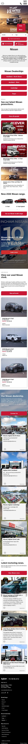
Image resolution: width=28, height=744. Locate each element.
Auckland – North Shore (13, 76)
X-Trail (3, 708)
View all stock (14, 293)
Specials (3, 726)
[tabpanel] (7, 202)
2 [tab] (13, 32)
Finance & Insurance (6, 732)
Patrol (3, 704)
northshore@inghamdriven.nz (9, 441)
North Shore (20, 400)
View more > (22, 449)
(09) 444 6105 (6, 439)
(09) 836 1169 (6, 474)
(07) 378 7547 (6, 543)
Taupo (14, 58)
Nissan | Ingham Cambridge (11, 505)
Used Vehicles (5, 728)
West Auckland (9, 58)
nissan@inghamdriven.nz (6, 690)
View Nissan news (14, 573)
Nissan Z (4, 702)
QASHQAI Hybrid (5, 706)
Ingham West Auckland (10, 470)
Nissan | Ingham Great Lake (11, 539)
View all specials (14, 116)
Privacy (21, 743)
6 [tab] (19, 209)
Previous (1, 19)
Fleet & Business (5, 734)
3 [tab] (15, 32)
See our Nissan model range (14, 213)
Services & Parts (5, 730)
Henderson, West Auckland (7, 401)
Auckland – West (14, 82)
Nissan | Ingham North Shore (11, 436)
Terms (25, 743)
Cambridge (20, 58)
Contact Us (14, 413)
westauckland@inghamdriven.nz (10, 475)
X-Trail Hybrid (4, 710)
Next (26, 19)
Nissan (6, 743)
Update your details (6, 740)
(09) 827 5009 (6, 508)
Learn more (14, 252)
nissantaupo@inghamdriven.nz (10, 545)
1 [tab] (11, 32)
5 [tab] (17, 209)
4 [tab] (17, 32)
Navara (3, 699)
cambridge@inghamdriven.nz (9, 510)
